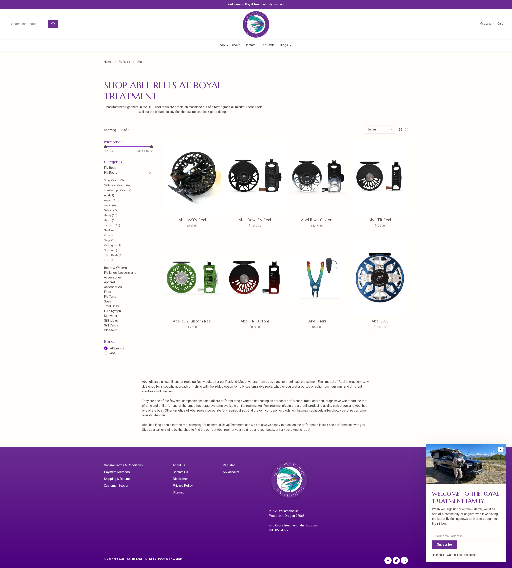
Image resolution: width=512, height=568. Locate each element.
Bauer (110, 205)
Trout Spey (111, 306)
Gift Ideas (111, 320)
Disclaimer (180, 479)
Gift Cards (268, 45)
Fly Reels (124, 61)
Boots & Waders (115, 268)
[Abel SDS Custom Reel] (192, 278)
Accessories (113, 287)
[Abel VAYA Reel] (192, 177)
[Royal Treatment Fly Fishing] (294, 481)
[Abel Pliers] (317, 278)
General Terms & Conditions (123, 465)
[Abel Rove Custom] (317, 177)
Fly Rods (110, 168)
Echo (109, 260)
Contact (250, 45)
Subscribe (444, 544)
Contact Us (180, 472)
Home (108, 61)
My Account (231, 472)
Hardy (110, 215)
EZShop (177, 558)
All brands (117, 348)
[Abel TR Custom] (255, 278)
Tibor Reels (113, 255)
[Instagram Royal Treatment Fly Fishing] (404, 561)
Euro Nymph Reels (117, 190)
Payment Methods (117, 472)
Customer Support (116, 485)
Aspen (110, 200)
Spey (107, 301)
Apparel (109, 282)
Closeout (110, 330)
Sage (110, 240)
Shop (222, 45)
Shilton (110, 250)
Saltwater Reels (117, 185)
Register (229, 465)
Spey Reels (114, 180)
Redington (112, 245)
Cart (500, 23)
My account (487, 23)
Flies (107, 292)
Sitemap (178, 492)
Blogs (284, 45)
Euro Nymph (112, 311)
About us (179, 465)
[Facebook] (388, 561)
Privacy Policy (183, 485)
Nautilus (111, 230)
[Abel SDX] (380, 278)
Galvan (110, 210)
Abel (140, 61)
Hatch (110, 220)
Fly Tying (110, 296)
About (235, 45)
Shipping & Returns (117, 479)
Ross (109, 235)
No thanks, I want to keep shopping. (454, 554)
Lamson (112, 225)
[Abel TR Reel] (380, 177)
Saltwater (110, 316)
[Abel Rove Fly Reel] (255, 177)
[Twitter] (396, 561)
